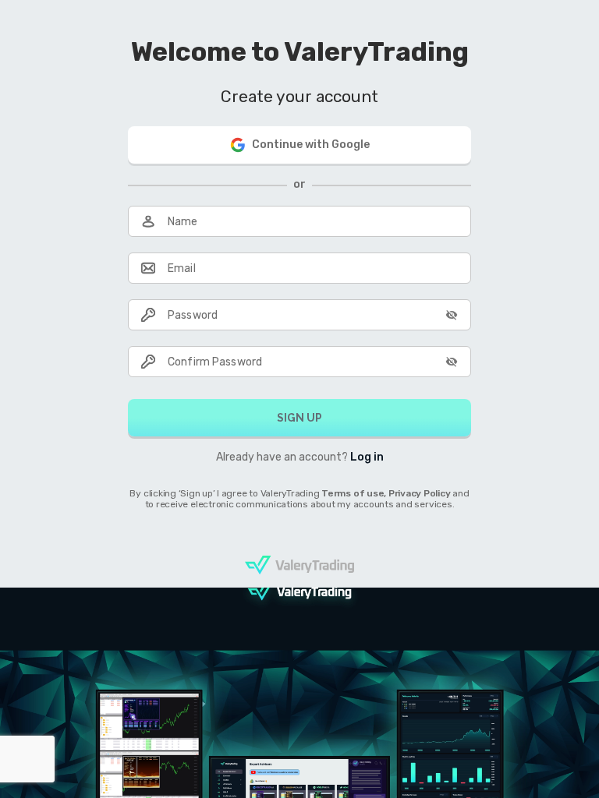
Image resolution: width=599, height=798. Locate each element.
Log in (367, 457)
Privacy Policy (420, 493)
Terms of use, (354, 493)
